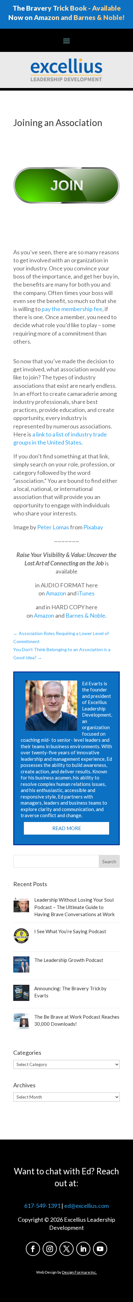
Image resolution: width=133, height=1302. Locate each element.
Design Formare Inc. (79, 1272)
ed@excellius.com (86, 1205)
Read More (66, 828)
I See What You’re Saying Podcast (70, 931)
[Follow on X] (66, 1249)
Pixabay (93, 527)
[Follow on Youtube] (100, 1249)
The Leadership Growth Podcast (68, 960)
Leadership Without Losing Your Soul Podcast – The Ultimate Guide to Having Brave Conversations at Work (74, 907)
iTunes (86, 593)
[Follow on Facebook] (33, 1249)
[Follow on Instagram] (50, 1249)
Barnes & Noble (85, 615)
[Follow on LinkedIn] (83, 1249)
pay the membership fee (72, 308)
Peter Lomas (53, 527)
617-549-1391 (42, 1205)
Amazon (56, 593)
